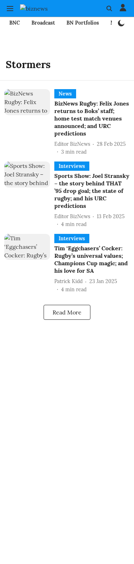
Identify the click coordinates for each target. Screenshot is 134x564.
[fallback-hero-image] (29, 122)
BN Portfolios (82, 23)
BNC (14, 23)
